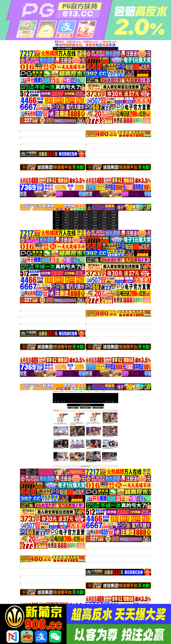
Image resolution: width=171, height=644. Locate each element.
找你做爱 (85, 217)
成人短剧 (85, 228)
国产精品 (67, 211)
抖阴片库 (57, 225)
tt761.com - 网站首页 (64, 48)
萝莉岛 (113, 222)
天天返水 (113, 220)
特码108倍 (85, 407)
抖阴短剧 (104, 228)
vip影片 (73, 407)
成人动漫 (113, 211)
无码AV (57, 222)
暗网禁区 (95, 225)
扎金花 (104, 220)
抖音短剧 (67, 222)
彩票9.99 (95, 220)
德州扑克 (85, 220)
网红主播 (76, 211)
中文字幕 (76, 214)
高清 (107, 401)
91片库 (95, 222)
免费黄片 (85, 225)
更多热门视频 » (113, 410)
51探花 (85, 222)
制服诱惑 (113, 225)
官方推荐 (57, 220)
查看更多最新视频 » (85, 466)
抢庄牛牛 (76, 220)
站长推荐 (57, 217)
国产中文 (67, 228)
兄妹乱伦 (76, 228)
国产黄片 (67, 225)
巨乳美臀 (85, 214)
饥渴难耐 (76, 217)
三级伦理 (67, 214)
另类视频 (113, 214)
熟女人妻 (76, 225)
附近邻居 (67, 217)
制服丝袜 (104, 214)
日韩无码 (113, 228)
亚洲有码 (95, 211)
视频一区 (57, 211)
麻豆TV (76, 222)
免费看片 (57, 228)
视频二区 (57, 214)
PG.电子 (98, 407)
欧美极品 (104, 211)
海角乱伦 (104, 225)
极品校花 (95, 228)
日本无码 (85, 211)
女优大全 (104, 222)
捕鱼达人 (67, 220)
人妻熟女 (95, 214)
